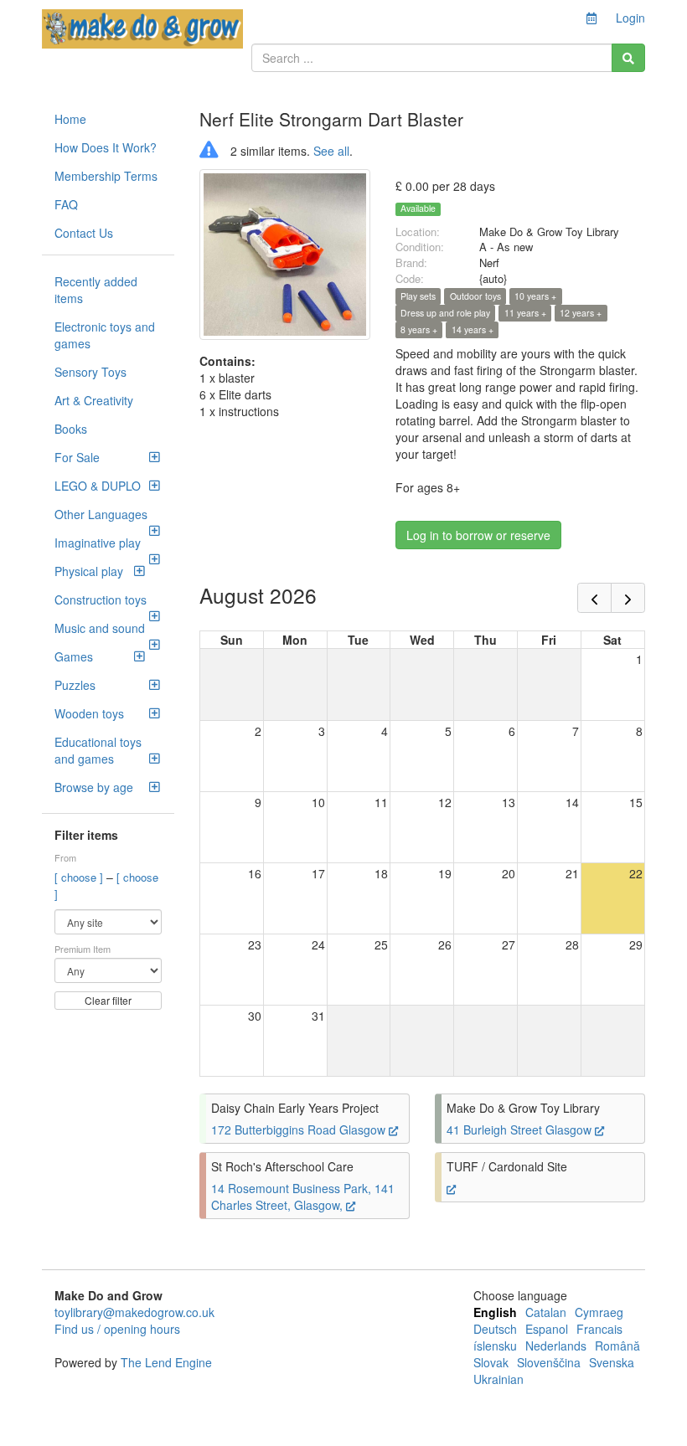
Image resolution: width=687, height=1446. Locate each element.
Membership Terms (106, 175)
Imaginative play (97, 542)
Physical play (88, 571)
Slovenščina (549, 1362)
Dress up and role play (445, 312)
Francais (599, 1328)
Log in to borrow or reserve (478, 535)
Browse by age (93, 787)
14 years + (472, 329)
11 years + (525, 312)
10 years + (535, 296)
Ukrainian (498, 1379)
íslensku (495, 1345)
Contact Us (83, 232)
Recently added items (95, 289)
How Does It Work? (105, 147)
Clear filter (108, 1000)
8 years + (418, 329)
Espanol (546, 1328)
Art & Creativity (93, 400)
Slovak (491, 1362)
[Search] (628, 58)
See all (331, 150)
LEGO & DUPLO (97, 485)
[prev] (594, 598)
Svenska (611, 1362)
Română (617, 1345)
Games (73, 656)
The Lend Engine (166, 1362)
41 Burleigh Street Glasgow (521, 1129)
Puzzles (75, 685)
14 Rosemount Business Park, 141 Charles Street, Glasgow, (303, 1196)
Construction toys (100, 599)
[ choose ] (80, 877)
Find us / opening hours (117, 1328)
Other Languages (100, 514)
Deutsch (495, 1328)
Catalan (545, 1312)
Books (70, 428)
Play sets (418, 296)
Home (70, 119)
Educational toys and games (98, 750)
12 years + (581, 312)
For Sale (77, 457)
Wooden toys (89, 713)
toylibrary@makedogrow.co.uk (134, 1312)
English (495, 1312)
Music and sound (99, 628)
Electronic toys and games (104, 335)
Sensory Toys (90, 371)
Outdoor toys (475, 296)
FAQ (66, 204)
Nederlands (555, 1345)
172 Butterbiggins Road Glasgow (300, 1129)
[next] (628, 598)
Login (630, 17)
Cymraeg (599, 1312)
